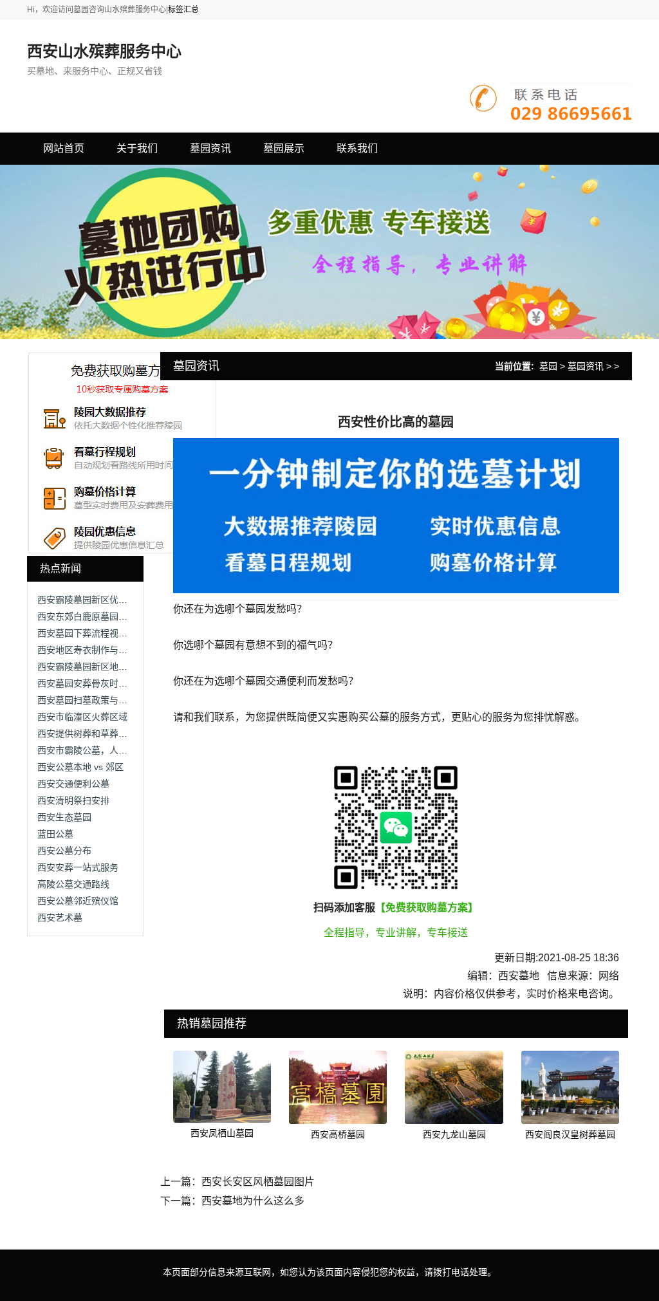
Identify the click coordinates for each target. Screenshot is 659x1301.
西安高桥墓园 (338, 1134)
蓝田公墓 (55, 834)
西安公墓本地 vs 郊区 (80, 767)
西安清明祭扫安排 (73, 800)
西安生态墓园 (64, 817)
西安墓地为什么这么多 (252, 1200)
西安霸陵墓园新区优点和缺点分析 (104, 600)
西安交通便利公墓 (73, 784)
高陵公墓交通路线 (73, 884)
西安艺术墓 (59, 917)
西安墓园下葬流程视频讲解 (91, 633)
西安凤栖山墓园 (222, 1133)
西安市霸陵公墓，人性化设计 (95, 750)
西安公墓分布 (64, 850)
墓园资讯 (586, 366)
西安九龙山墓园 (454, 1134)
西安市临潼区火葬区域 (82, 717)
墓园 (548, 366)
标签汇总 (183, 9)
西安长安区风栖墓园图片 (258, 1181)
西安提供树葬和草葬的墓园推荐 (100, 733)
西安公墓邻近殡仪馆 (77, 901)
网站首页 (63, 148)
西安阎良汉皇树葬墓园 (570, 1134)
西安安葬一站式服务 (77, 867)
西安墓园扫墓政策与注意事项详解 (104, 700)
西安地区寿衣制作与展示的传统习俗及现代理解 (132, 650)
